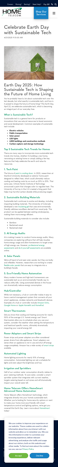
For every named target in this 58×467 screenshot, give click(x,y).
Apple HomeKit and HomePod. (31, 305)
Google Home (10, 305)
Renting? (27, 4)
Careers (10, 4)
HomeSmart (45, 408)
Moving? (19, 4)
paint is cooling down (24, 173)
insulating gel (23, 206)
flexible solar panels (12, 265)
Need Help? (37, 4)
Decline (39, 455)
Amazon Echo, (43, 302)
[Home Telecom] (14, 12)
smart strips (49, 345)
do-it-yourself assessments (29, 247)
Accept (18, 455)
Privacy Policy (28, 449)
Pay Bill (46, 4)
